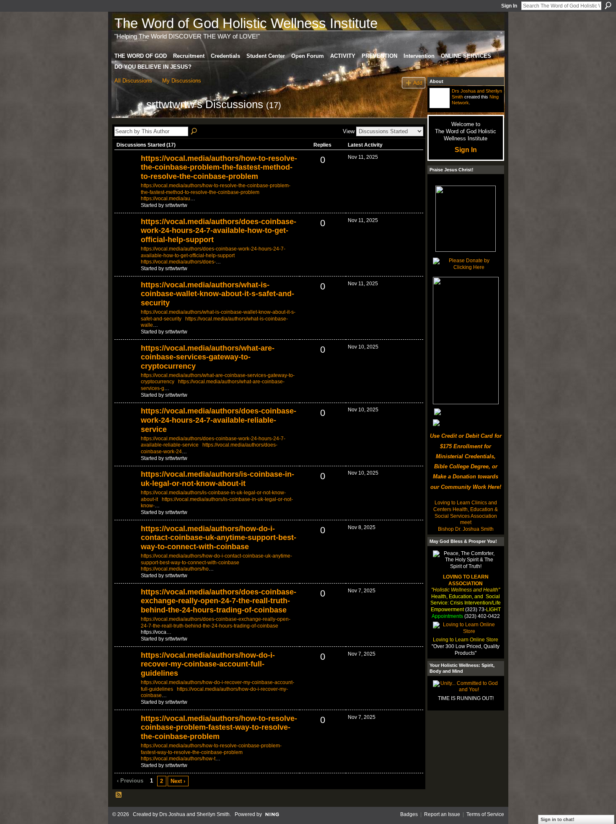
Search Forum (194, 131)
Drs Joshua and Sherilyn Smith (194, 814)
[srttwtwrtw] (127, 119)
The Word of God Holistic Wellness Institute (246, 23)
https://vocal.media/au (165, 198)
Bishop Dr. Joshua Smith (466, 529)
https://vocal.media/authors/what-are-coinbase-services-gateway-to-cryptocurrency (207, 357)
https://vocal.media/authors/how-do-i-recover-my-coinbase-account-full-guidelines (208, 664)
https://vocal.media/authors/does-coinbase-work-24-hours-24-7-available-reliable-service (218, 420)
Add (417, 82)
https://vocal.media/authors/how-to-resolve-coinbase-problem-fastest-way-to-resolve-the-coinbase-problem (219, 727)
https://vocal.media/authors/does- (178, 262)
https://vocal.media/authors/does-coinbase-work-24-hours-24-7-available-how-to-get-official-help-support (218, 230)
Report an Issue (442, 814)
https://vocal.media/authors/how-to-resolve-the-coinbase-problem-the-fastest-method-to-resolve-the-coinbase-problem (219, 167)
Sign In (509, 6)
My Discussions (181, 80)
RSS (119, 795)
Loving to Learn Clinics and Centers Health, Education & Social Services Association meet (465, 512)
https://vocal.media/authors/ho (175, 569)
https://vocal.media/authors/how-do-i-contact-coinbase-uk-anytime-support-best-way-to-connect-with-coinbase (218, 537)
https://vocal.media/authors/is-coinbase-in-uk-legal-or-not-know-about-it (217, 479)
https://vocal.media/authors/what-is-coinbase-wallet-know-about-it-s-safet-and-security (217, 294)
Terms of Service (485, 814)
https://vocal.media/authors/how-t (178, 759)
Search (608, 5)
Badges (409, 814)
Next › (178, 781)
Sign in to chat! (558, 819)
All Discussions (133, 80)
